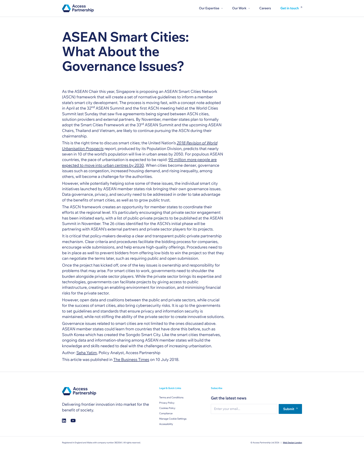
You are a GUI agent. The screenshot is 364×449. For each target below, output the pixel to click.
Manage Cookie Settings (173, 418)
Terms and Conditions (171, 397)
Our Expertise (209, 8)
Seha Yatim (86, 352)
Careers (265, 8)
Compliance (166, 413)
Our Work (239, 8)
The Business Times (131, 359)
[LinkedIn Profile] (64, 420)
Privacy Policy (166, 402)
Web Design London (292, 442)
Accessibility (166, 424)
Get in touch (289, 8)
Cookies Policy (167, 408)
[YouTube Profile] (73, 420)
